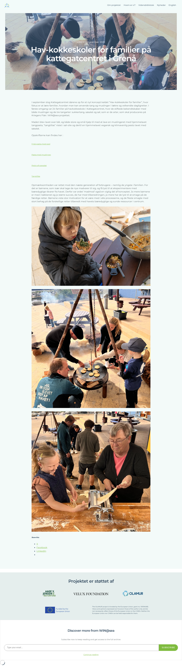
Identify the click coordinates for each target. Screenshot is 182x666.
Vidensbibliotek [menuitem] (146, 5)
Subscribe (168, 647)
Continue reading (91, 654)
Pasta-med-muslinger (41, 155)
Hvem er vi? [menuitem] (129, 5)
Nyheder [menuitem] (161, 5)
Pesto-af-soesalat (39, 165)
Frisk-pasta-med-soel (41, 144)
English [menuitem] (172, 5)
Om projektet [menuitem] (114, 5)
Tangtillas (36, 176)
